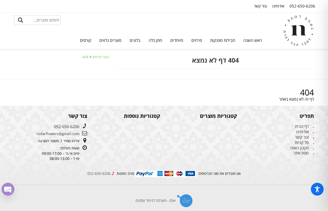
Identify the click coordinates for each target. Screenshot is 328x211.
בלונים (135, 40)
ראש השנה (252, 40)
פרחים (196, 40)
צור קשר (302, 137)
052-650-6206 (66, 126)
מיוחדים (176, 40)
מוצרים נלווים (110, 40)
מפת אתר (301, 153)
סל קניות (302, 142)
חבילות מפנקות (222, 40)
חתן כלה (155, 40)
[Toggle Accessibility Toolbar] (317, 189)
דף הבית (302, 126)
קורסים (85, 40)
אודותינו (302, 132)
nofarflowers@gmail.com (58, 133)
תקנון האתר (299, 148)
